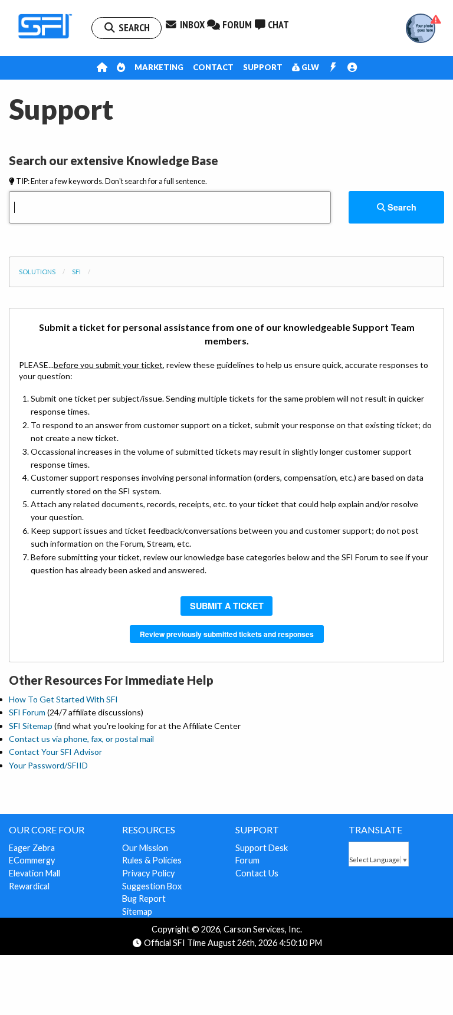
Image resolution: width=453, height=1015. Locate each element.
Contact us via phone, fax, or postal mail (81, 739)
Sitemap (137, 911)
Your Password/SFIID (48, 765)
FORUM (236, 24)
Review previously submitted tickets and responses (227, 634)
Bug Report (144, 899)
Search (400, 207)
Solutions (37, 271)
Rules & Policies (152, 860)
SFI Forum (27, 712)
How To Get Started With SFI (63, 699)
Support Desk (261, 848)
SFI (76, 271)
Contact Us (256, 873)
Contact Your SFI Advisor (55, 752)
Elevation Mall (34, 873)
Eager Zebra (32, 848)
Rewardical (29, 886)
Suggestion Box (152, 886)
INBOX (191, 24)
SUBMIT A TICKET (227, 606)
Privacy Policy (148, 873)
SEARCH (133, 27)
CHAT (277, 24)
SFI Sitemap (30, 726)
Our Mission (145, 848)
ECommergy (32, 860)
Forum (247, 860)
